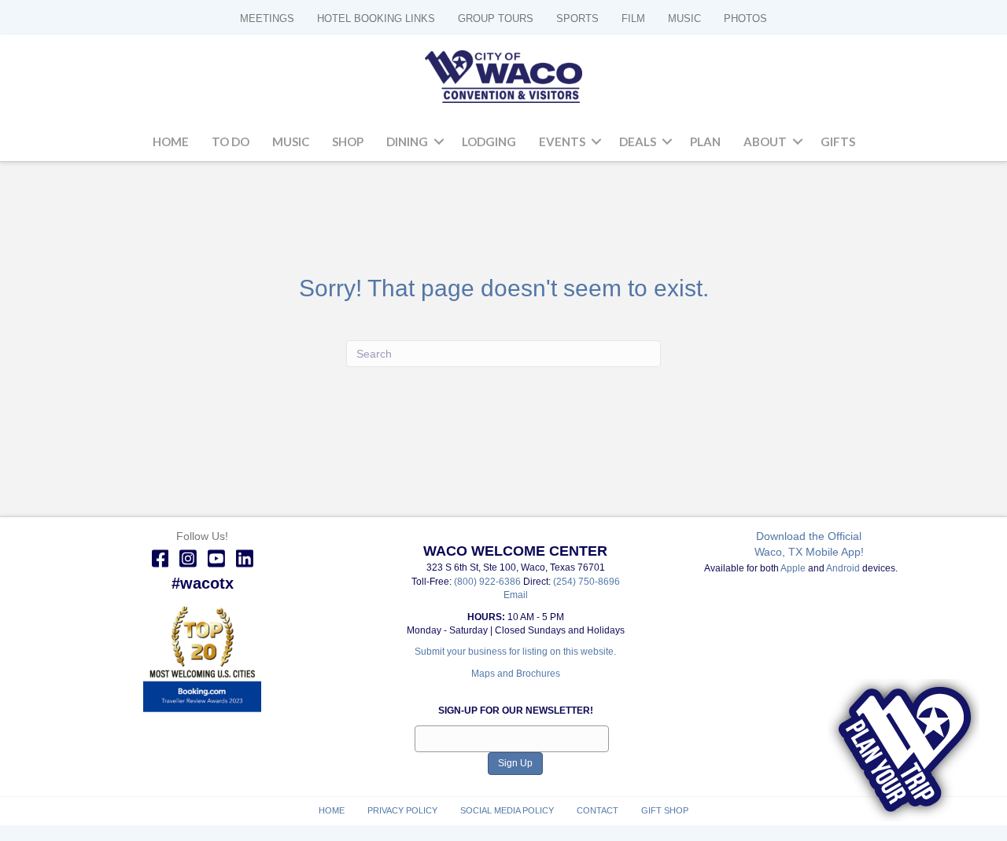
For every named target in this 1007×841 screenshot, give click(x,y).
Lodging (489, 141)
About (765, 141)
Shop (347, 141)
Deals (637, 141)
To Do (230, 141)
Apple (793, 568)
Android (843, 568)
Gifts (838, 141)
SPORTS (577, 18)
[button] (439, 142)
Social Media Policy (507, 810)
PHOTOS (745, 18)
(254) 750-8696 (586, 581)
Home (171, 141)
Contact (597, 810)
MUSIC (684, 18)
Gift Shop (664, 810)
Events (562, 141)
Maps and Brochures (515, 673)
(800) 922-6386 (488, 581)
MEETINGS (267, 18)
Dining (407, 141)
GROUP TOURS (495, 18)
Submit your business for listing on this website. (515, 651)
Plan (705, 141)
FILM (633, 18)
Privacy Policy (402, 810)
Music (290, 141)
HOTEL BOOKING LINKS (376, 18)
